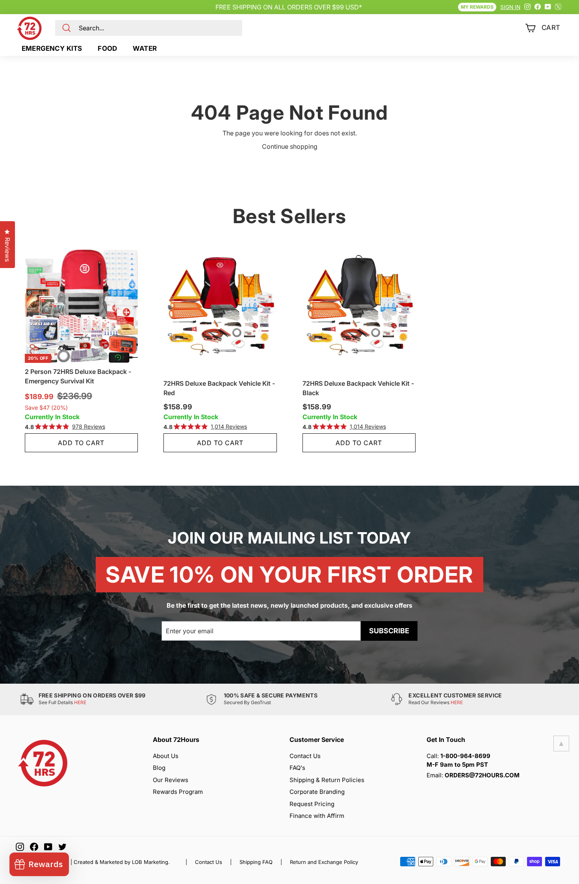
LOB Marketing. (151, 862)
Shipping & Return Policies (327, 780)
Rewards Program (178, 791)
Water (145, 48)
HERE (80, 702)
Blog (159, 767)
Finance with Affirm (317, 815)
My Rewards (477, 7)
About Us (165, 756)
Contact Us (305, 756)
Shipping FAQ (256, 862)
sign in (510, 7)
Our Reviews (170, 780)
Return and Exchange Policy (324, 862)
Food (107, 48)
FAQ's (297, 767)
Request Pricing (312, 804)
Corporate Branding (317, 791)
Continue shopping (289, 146)
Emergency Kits (52, 48)
